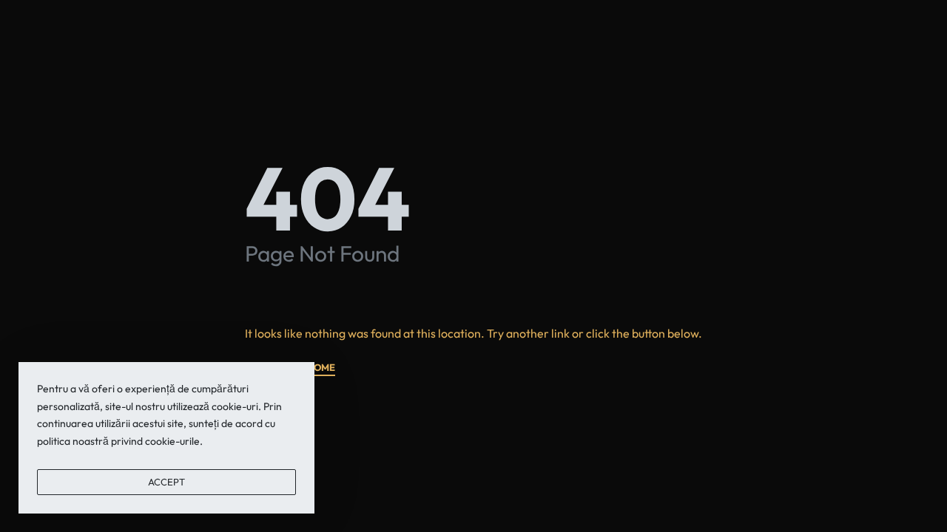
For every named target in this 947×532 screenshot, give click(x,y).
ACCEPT (166, 482)
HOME (321, 368)
